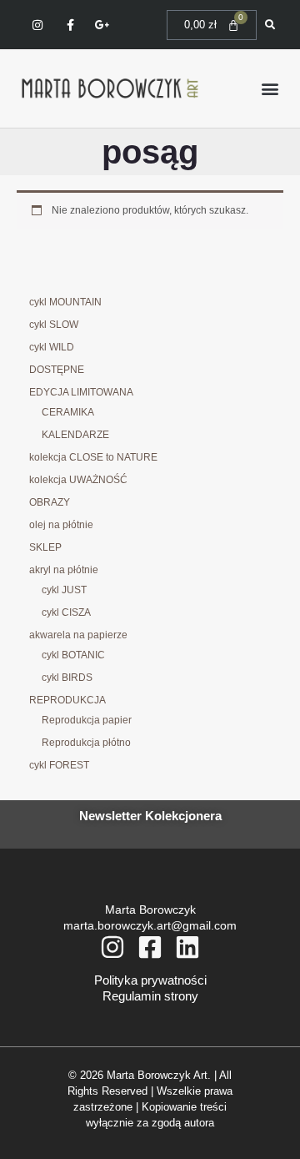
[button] (269, 88)
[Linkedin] (187, 947)
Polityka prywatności (150, 980)
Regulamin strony (150, 996)
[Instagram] (112, 947)
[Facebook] (150, 947)
